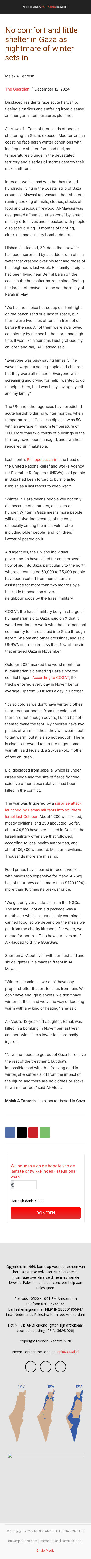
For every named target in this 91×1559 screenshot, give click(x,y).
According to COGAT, (51, 677)
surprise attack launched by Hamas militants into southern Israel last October (43, 810)
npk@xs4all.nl (68, 1351)
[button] (9, 7)
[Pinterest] (33, 1132)
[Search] (84, 7)
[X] (22, 1132)
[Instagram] (45, 1366)
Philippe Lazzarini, (43, 459)
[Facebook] (10, 1132)
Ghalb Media (45, 1550)
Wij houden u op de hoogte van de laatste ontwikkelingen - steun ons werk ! (43, 1171)
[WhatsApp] (45, 1132)
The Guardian (17, 89)
